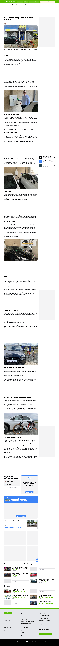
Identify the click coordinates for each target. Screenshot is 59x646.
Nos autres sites (24, 627)
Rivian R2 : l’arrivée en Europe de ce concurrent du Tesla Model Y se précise (20, 574)
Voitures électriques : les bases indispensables (19, 591)
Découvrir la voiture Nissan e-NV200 (12, 520)
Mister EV (24, 632)
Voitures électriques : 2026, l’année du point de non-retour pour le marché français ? (47, 580)
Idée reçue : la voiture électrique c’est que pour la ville (46, 602)
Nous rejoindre (7, 630)
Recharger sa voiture (37, 4)
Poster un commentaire (15, 500)
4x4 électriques (7, 522)
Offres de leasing (42, 613)
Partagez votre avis (20, 525)
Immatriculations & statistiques (43, 581)
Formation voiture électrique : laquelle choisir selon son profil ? (20, 596)
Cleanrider (24, 629)
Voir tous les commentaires (21, 516)
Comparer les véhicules (44, 618)
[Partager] (37, 23)
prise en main (23, 401)
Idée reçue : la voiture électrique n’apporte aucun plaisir (45, 596)
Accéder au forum (23, 500)
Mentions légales (32, 641)
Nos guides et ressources (26, 623)
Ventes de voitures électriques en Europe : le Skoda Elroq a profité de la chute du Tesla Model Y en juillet (20, 568)
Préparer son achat (28, 4)
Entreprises (52, 4)
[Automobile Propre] (10, 1)
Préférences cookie (21, 641)
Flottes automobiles (11, 21)
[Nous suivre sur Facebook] (5, 623)
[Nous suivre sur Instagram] (10, 623)
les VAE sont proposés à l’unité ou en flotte (19, 445)
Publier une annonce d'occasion (45, 620)
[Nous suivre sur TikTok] (12, 623)
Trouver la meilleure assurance (9, 527)
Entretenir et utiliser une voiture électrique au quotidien (46, 597)
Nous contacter (7, 629)
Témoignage (50, 563)
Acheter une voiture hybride (43, 627)
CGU (48, 641)
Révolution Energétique (26, 630)
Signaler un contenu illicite (43, 641)
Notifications (27, 641)
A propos (5, 625)
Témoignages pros (16, 21)
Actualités (6, 4)
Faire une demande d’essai (44, 615)
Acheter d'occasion (45, 4)
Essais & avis (12, 4)
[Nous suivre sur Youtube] (8, 623)
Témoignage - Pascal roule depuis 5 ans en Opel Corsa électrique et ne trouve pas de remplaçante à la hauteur (47, 573)
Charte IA (36, 641)
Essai (47, 563)
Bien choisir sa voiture (19, 4)
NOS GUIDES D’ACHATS (42, 624)
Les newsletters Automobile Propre (28, 619)
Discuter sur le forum (19, 527)
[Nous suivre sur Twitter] (6, 623)
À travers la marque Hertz (9, 59)
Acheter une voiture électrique (44, 626)
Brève (54, 563)
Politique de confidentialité (14, 641)
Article (44, 563)
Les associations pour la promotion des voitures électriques (18, 590)
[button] (21, 511)
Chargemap (24, 635)
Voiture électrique (6, 21)
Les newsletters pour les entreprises (28, 621)
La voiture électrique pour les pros (44, 629)
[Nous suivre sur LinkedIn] (14, 623)
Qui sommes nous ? (8, 627)
